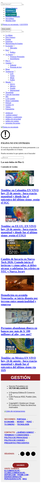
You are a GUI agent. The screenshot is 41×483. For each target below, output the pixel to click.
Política (12, 52)
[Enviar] (23, 4)
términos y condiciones (13, 117)
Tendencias (9, 72)
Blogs (7, 69)
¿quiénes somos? (11, 115)
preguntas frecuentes (12, 123)
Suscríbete (20, 465)
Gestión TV (9, 105)
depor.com (10, 475)
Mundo (8, 82)
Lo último (9, 35)
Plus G (7, 61)
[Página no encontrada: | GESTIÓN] (14, 24)
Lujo (11, 74)
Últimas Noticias (11, 8)
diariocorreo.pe (13, 477)
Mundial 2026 (10, 21)
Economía (9, 46)
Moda (12, 78)
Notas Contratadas (12, 101)
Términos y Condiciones (16, 435)
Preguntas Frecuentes (16, 443)
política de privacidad (13, 119)
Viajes (12, 76)
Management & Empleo (14, 44)
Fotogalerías (9, 109)
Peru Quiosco (10, 37)
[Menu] (2, 2)
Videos (7, 107)
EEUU (12, 84)
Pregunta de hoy (16, 67)
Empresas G (10, 10)
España (12, 88)
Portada (8, 39)
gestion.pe (9, 113)
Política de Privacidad (16, 438)
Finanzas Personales (12, 16)
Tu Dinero (9, 55)
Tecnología (9, 92)
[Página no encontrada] (9, 127)
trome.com (22, 475)
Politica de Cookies (14, 440)
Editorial (13, 65)
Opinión (8, 63)
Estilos (12, 80)
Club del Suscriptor (12, 94)
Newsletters (9, 19)
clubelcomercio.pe (14, 473)
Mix (6, 97)
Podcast (8, 103)
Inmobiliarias (14, 59)
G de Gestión (11, 14)
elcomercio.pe (12, 471)
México (12, 86)
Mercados (13, 48)
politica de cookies (12, 121)
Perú (7, 50)
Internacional (14, 90)
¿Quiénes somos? (25, 432)
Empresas (8, 12)
